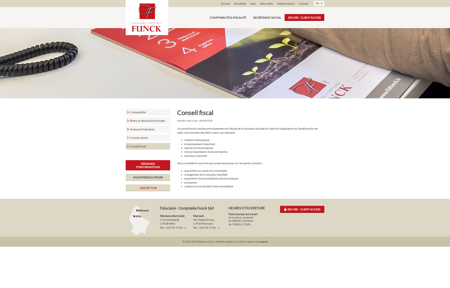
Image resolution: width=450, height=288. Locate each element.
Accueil (225, 3)
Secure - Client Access (304, 17)
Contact (303, 3)
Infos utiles (266, 3)
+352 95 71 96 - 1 (175, 227)
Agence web (253, 241)
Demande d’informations (148, 165)
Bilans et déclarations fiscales (147, 120)
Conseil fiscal (138, 146)
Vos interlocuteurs (148, 177)
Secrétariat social (267, 17)
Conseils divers (139, 137)
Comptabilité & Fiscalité (228, 17)
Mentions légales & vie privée (231, 241)
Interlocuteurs (286, 3)
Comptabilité (138, 112)
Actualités (240, 3)
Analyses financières (142, 129)
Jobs (253, 3)
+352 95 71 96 (148, 187)
